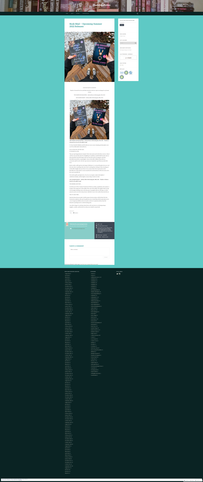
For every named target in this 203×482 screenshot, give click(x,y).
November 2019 (68, 418)
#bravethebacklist (94, 290)
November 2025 (68, 288)
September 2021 (68, 378)
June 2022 (67, 362)
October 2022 (67, 355)
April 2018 (67, 453)
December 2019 (68, 417)
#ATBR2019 (93, 279)
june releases (105, 228)
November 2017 (68, 462)
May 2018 (67, 451)
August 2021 (67, 380)
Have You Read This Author (96, 349)
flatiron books (109, 227)
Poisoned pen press (104, 231)
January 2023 (67, 349)
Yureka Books (93, 375)
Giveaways (93, 346)
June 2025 (67, 297)
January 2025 (67, 306)
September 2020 (68, 400)
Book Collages (94, 315)
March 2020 (67, 411)
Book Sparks (93, 324)
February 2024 (68, 326)
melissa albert (103, 229)
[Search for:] (128, 43)
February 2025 (68, 304)
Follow (122, 24)
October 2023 (67, 333)
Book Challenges (94, 311)
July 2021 (67, 382)
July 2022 (67, 360)
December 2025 (68, 286)
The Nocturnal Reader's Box (96, 366)
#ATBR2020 (93, 280)
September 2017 (68, 466)
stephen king (93, 362)
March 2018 (67, 455)
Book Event (93, 317)
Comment (105, 257)
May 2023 (67, 342)
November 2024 (68, 309)
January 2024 (67, 328)
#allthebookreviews (95, 277)
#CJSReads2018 (94, 299)
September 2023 (68, 335)
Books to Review (105, 225)
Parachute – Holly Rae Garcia (103, 236)
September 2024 (68, 313)
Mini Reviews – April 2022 (102, 235)
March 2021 (67, 389)
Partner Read (93, 357)
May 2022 (67, 364)
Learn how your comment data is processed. (89, 264)
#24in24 (92, 275)
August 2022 (67, 358)
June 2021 (67, 384)
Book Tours (93, 326)
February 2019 (68, 435)
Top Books (93, 368)
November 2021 (68, 375)
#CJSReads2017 (94, 297)
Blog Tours (93, 309)
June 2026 (67, 275)
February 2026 (68, 282)
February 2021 (68, 391)
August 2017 (67, 467)
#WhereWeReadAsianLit (95, 306)
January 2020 (67, 415)
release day (93, 358)
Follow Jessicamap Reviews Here (127, 20)
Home (67, 13)
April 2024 (67, 322)
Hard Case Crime (94, 348)
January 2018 (67, 458)
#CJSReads (93, 295)
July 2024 (67, 317)
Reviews (78, 13)
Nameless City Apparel (95, 355)
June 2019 (67, 427)
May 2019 (67, 429)
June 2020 (67, 406)
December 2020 (68, 395)
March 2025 (67, 302)
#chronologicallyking (95, 293)
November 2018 (68, 440)
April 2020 (67, 409)
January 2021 (67, 393)
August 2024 (67, 315)
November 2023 (68, 331)
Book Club (93, 313)
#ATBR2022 (93, 284)
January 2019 (67, 437)
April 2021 (67, 387)
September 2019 (68, 422)
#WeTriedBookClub (95, 304)
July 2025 (67, 295)
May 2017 (67, 473)
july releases (100, 228)
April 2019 (67, 431)
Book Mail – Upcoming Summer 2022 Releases (86, 25)
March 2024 (67, 324)
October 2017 (67, 464)
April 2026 (67, 279)
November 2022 (68, 353)
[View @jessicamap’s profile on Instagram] (119, 274)
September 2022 (68, 357)
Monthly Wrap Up (94, 353)
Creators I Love (94, 340)
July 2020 (67, 404)
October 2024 (67, 311)
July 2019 (67, 426)
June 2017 (67, 471)
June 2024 (67, 319)
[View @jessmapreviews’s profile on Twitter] (117, 274)
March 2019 (67, 433)
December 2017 (68, 460)
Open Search (137, 13)
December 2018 (68, 438)
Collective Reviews (94, 335)
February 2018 (68, 456)
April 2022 (67, 366)
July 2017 (67, 469)
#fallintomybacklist (95, 300)
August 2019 (67, 424)
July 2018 (67, 447)
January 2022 (67, 371)
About (72, 13)
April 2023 (67, 344)
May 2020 (67, 407)
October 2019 (67, 420)
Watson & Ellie (86, 13)
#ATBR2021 (93, 282)
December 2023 (68, 329)
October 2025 (67, 290)
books (99, 227)
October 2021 (67, 377)
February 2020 (68, 413)
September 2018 (68, 444)
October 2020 (67, 398)
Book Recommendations (95, 322)
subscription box (94, 364)
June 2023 (67, 340)
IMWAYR (93, 351)
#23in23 (92, 273)
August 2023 (67, 337)
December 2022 (68, 351)
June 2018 (67, 449)
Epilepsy (92, 342)
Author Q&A (93, 308)
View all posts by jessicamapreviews (78, 228)
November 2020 (68, 397)
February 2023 (68, 348)
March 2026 (67, 280)
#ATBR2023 (93, 286)
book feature (93, 319)
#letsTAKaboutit (94, 302)
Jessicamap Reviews (101, 5)
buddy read (93, 333)
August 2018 (67, 446)
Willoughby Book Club (95, 373)
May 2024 (67, 320)
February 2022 (68, 369)
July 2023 (67, 338)
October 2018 (67, 442)
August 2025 (67, 293)
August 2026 (67, 273)
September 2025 (68, 291)
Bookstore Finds (94, 331)
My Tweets (121, 65)
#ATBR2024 (93, 288)
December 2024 (68, 308)
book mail (99, 225)
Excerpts (93, 344)
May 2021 (67, 386)
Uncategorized (94, 369)
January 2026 (67, 284)
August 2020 (67, 402)
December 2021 (68, 373)
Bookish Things (94, 328)
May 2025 (67, 299)
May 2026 (67, 277)
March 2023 (67, 346)
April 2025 (67, 300)
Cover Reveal (93, 338)
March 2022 (67, 368)
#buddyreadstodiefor (95, 291)
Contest (92, 337)
